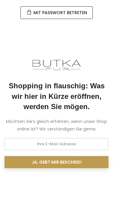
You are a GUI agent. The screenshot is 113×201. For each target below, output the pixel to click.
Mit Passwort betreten (59, 13)
